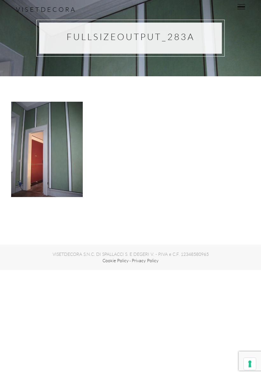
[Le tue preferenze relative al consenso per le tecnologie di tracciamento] (250, 364)
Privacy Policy (145, 260)
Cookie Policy (115, 260)
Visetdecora (46, 9)
